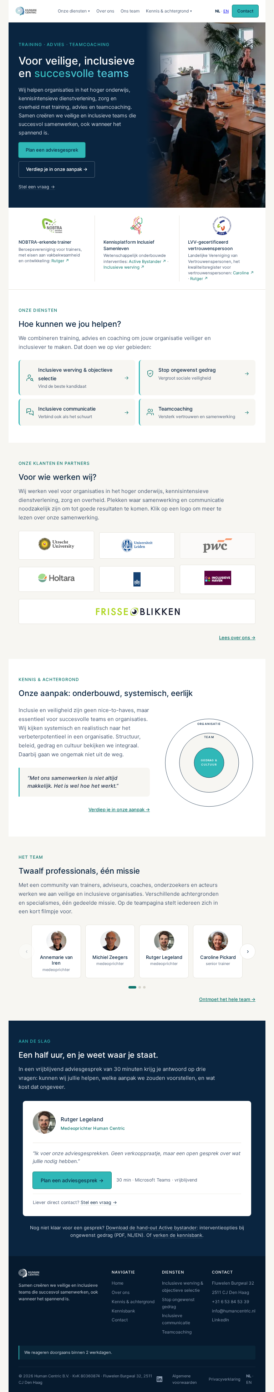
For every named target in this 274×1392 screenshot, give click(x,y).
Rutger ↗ (60, 260)
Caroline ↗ (243, 272)
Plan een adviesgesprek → (72, 1180)
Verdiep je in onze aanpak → (56, 169)
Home (117, 1283)
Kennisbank (123, 1311)
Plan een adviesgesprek (52, 150)
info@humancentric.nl (233, 1311)
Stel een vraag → (37, 186)
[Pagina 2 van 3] (139, 987)
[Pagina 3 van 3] (144, 987)
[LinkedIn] (159, 1379)
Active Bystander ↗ (147, 261)
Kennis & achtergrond (169, 11)
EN (226, 11)
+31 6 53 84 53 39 (230, 1301)
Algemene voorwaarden (184, 1379)
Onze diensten (74, 11)
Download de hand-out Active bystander (151, 1227)
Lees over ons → (237, 637)
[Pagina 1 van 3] (132, 987)
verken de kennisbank (177, 1235)
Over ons (105, 11)
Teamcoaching (177, 1332)
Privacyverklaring (224, 1379)
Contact (245, 11)
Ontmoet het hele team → (227, 999)
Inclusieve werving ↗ (123, 267)
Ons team (130, 11)
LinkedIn (220, 1319)
